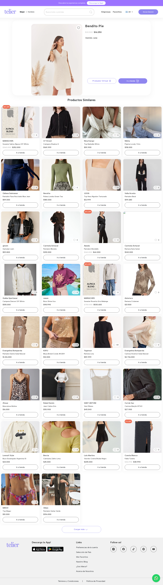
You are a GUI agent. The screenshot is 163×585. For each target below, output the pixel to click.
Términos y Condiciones (68, 581)
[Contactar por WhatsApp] (156, 578)
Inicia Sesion (148, 12)
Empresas (105, 12)
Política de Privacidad (95, 581)
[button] (56, 59)
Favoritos (117, 12)
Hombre (31, 12)
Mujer (22, 12)
